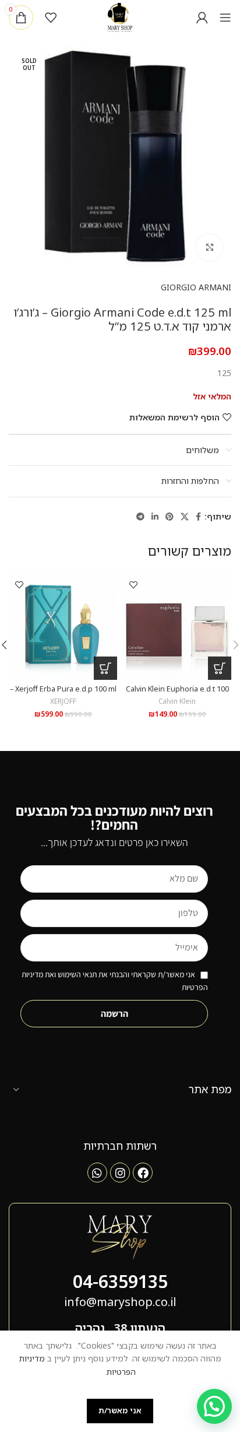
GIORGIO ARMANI (196, 287)
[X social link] (184, 517)
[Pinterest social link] (169, 517)
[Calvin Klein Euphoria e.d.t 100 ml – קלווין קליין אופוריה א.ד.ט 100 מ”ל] (177, 625)
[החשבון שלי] (202, 17)
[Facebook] (143, 1172)
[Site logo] (120, 16)
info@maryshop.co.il (120, 1302)
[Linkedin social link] (155, 517)
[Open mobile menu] (225, 17)
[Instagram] (120, 1172)
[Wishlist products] (50, 17)
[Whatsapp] (97, 1172)
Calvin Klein (177, 701)
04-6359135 (120, 1281)
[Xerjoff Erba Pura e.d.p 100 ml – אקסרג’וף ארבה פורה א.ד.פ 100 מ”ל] (63, 625)
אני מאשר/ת (120, 1410)
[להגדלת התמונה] (209, 247)
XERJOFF (63, 701)
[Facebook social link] (198, 517)
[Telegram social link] (140, 517)
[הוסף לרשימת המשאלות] (133, 584)
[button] (219, 668)
